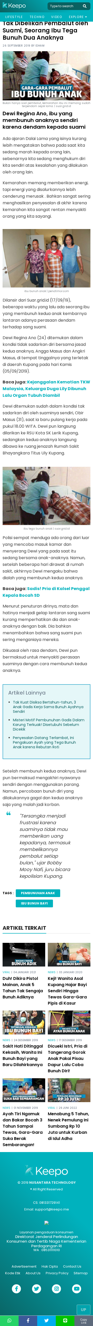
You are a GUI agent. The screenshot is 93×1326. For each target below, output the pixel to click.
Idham (40, 46)
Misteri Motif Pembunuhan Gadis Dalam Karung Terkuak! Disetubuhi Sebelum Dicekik (48, 724)
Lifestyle (14, 17)
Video (56, 17)
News (52, 972)
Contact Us (72, 1266)
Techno (37, 17)
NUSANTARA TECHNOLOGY (52, 1182)
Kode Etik (12, 1273)
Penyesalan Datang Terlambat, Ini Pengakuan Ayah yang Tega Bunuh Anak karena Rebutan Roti (44, 742)
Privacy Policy (57, 1273)
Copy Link (83, 1321)
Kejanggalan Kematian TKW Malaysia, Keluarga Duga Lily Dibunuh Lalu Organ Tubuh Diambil (46, 388)
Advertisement (24, 1266)
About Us (33, 1273)
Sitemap (81, 1273)
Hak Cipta (50, 1266)
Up (83, 1310)
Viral (6, 972)
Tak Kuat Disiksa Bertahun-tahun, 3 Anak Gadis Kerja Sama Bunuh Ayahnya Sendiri (48, 707)
